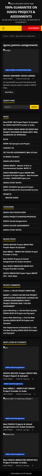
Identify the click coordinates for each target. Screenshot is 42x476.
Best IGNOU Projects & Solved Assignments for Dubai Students (18, 425)
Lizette (6, 291)
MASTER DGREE (11, 198)
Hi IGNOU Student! (11, 157)
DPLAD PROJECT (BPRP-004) (23, 291)
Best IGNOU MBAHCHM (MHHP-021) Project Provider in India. (20, 461)
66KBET (6, 295)
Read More (10, 92)
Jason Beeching (9, 310)
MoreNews (16, 473)
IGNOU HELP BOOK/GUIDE (14, 212)
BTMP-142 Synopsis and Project (16, 143)
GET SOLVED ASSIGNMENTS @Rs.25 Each (20, 152)
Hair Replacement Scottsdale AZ (17, 327)
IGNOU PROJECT (8, 79)
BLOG (5, 139)
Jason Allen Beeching (12, 317)
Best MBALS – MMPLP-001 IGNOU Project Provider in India (19, 389)
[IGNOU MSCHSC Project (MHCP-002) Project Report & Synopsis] (21, 358)
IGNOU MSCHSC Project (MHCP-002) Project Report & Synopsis (20, 374)
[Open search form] (19, 28)
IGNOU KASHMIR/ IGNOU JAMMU (21, 61)
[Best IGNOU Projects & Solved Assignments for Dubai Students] (21, 409)
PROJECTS (7, 194)
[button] (3, 28)
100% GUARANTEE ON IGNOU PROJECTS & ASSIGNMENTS (21, 11)
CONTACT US (8, 148)
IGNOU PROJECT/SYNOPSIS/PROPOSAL (18, 70)
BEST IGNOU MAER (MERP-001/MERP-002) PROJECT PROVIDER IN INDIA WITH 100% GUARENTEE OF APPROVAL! (20, 132)
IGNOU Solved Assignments (15, 221)
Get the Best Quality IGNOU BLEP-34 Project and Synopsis (19, 320)
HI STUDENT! (34, 28)
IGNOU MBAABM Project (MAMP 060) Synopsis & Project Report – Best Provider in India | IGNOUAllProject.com (20, 175)
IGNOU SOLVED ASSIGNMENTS (16, 225)
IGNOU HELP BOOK (11, 161)
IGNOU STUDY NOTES (12, 182)
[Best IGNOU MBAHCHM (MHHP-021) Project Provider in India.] (21, 445)
